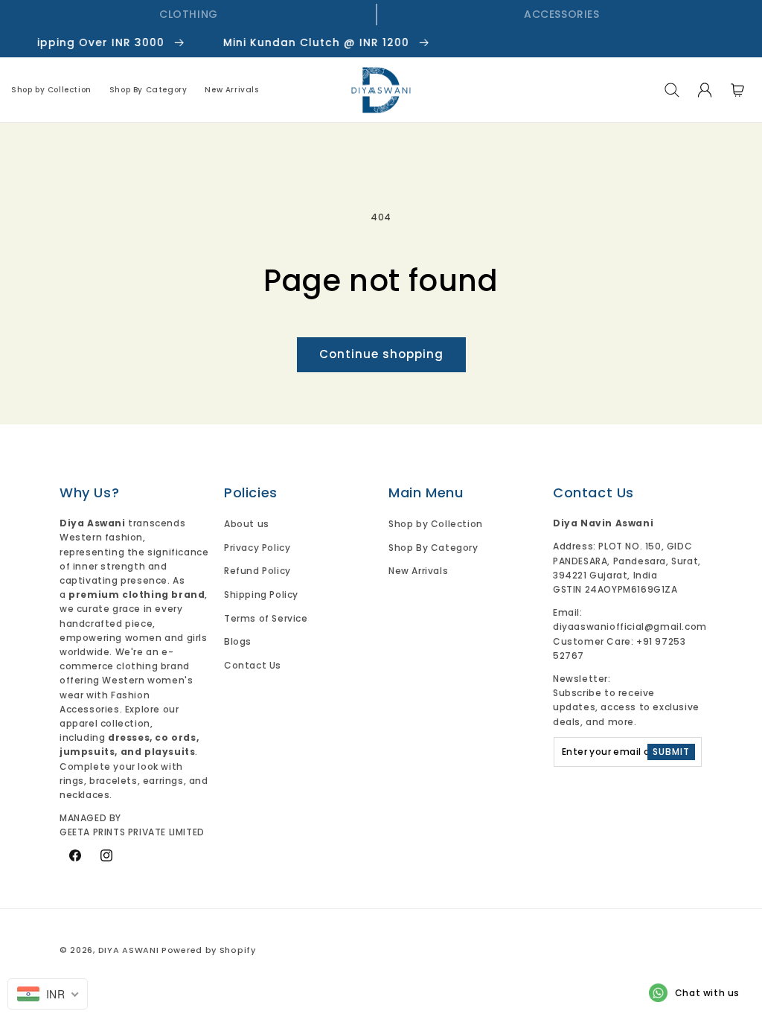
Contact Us (252, 665)
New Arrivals (418, 570)
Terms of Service (266, 618)
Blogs (238, 641)
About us (246, 523)
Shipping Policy (261, 594)
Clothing (188, 14)
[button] (672, 90)
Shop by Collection (435, 523)
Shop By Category (433, 547)
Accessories (562, 14)
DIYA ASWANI (128, 950)
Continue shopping (381, 354)
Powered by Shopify (208, 950)
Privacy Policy (257, 547)
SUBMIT (671, 751)
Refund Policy (257, 570)
